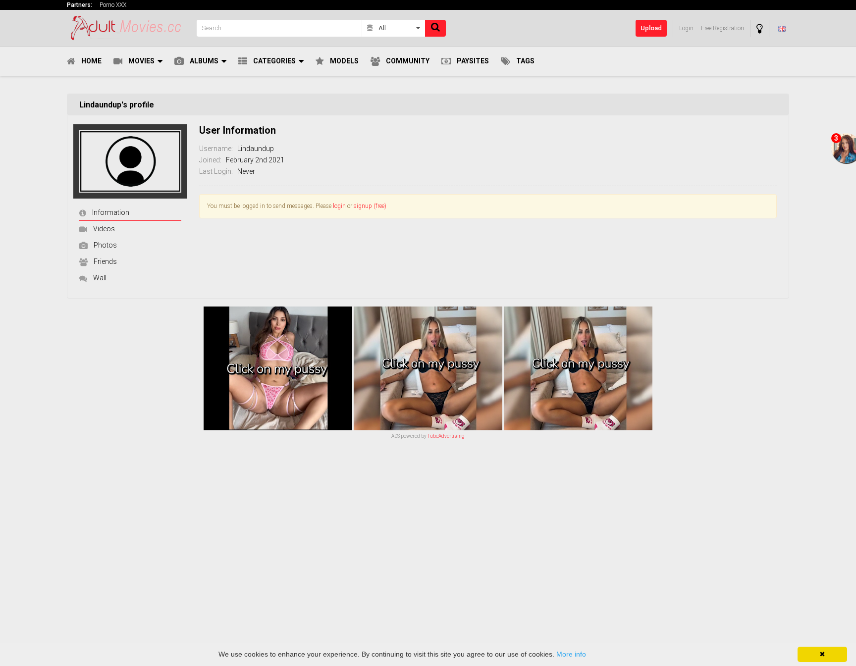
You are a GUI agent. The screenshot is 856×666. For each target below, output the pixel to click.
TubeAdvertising (446, 436)
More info (571, 654)
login (339, 206)
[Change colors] (759, 28)
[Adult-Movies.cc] (129, 28)
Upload (651, 28)
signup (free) (370, 206)
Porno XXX (113, 4)
